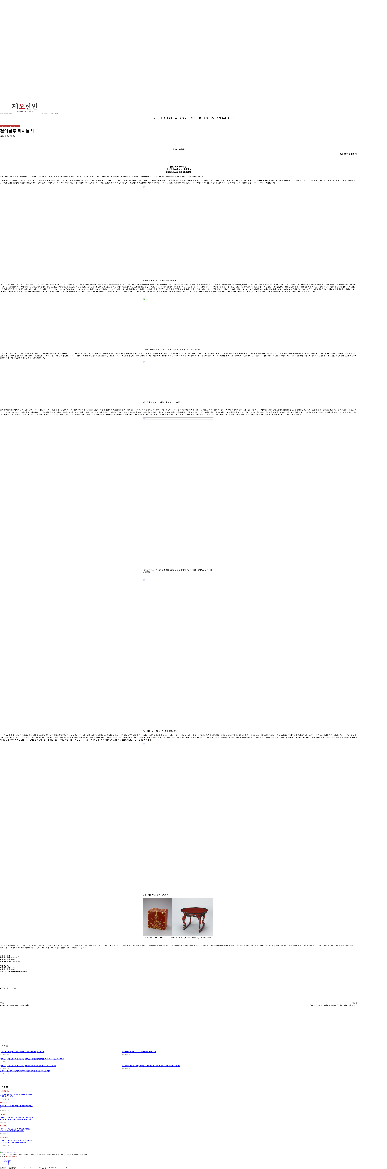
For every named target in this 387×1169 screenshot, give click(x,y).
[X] (331, 141)
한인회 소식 (3, 1102)
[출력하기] (338, 141)
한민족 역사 (16, 126)
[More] (353, 141)
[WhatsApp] (317, 141)
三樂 (2, 136)
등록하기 (7, 1162)
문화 (2, 126)
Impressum (7, 1160)
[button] (154, 118)
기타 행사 (3, 1114)
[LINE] (309, 141)
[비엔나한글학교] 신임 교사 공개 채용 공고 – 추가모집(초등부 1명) (22, 1052)
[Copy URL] (346, 141)
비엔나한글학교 (4, 1091)
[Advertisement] (178, 1022)
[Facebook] (324, 141)
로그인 (6, 1164)
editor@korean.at (11, 1156)
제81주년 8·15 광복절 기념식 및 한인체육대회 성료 (139, 1052)
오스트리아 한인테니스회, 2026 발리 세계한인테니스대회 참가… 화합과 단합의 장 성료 (151, 1066)
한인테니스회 (4, 1137)
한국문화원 (3, 1126)
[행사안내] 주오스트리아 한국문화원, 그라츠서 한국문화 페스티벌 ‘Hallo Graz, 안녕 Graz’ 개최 (16, 1118)
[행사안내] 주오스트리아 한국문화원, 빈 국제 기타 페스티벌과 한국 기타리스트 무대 (16, 1130)
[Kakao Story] (302, 141)
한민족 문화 (8, 126)
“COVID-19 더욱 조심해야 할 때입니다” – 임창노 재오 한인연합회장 (333, 1005)
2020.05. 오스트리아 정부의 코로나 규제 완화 (15, 1005)
